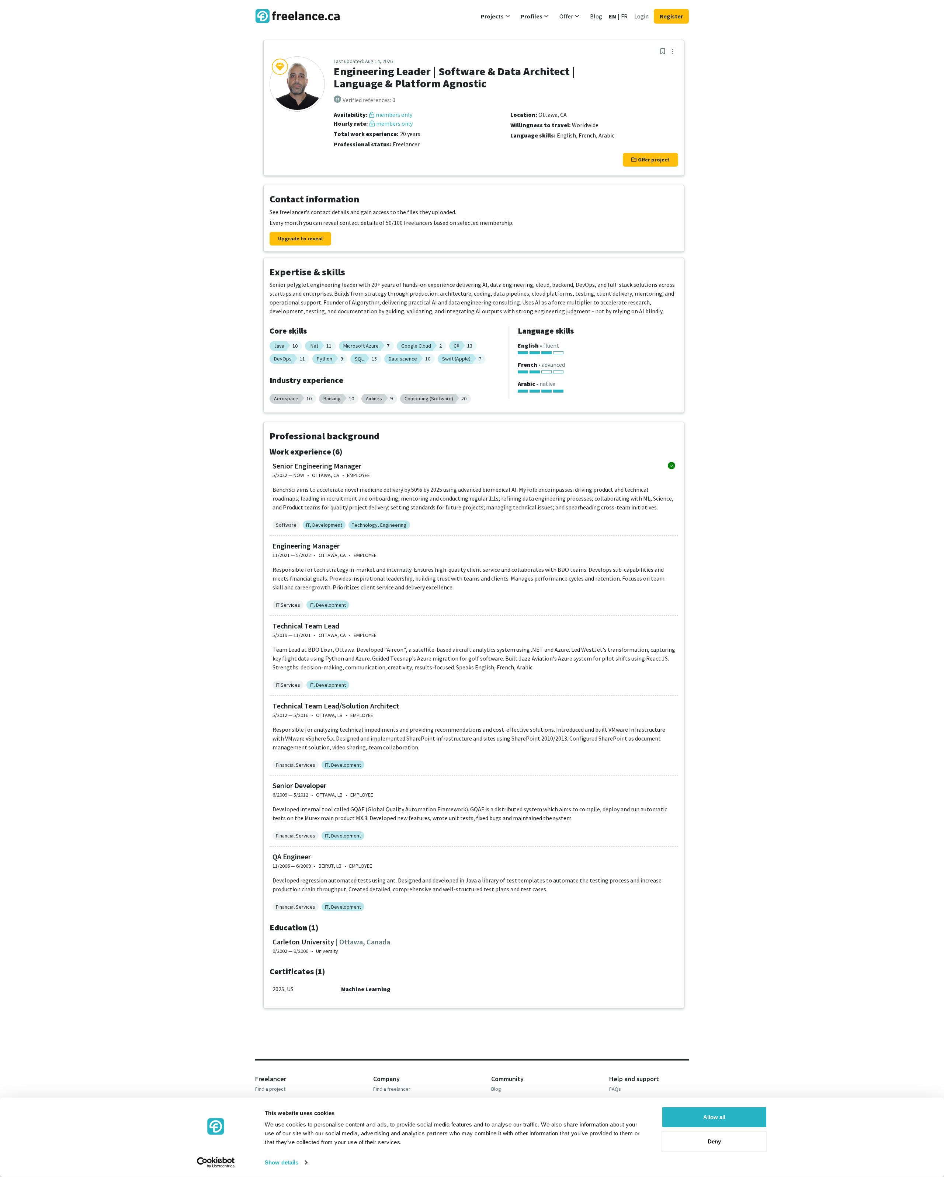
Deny (714, 1141)
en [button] (612, 16)
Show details (281, 1162)
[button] (496, 16)
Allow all (714, 1117)
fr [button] (624, 16)
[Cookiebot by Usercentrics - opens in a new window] (216, 1162)
